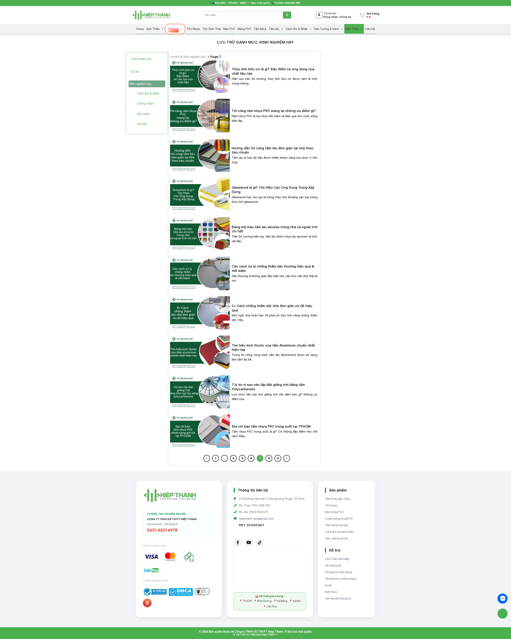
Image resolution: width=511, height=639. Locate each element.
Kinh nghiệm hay (140, 83)
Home (140, 29)
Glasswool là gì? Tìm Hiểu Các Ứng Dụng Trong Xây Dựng (273, 189)
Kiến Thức (352, 29)
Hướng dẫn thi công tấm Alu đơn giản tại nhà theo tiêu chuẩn (272, 150)
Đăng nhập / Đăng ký (337, 16)
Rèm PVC (229, 29)
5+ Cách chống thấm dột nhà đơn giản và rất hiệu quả (272, 308)
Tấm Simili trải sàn (336, 525)
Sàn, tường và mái (336, 538)
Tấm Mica (260, 29)
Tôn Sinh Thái (211, 29)
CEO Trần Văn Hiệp (337, 559)
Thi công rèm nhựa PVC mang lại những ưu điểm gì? (274, 111)
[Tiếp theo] (286, 458)
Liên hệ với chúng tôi (338, 598)
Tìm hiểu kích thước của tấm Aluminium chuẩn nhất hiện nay (273, 347)
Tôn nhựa (331, 505)
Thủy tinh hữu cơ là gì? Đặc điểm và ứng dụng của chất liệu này (273, 71)
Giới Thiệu (153, 29)
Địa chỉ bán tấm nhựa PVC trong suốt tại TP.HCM (271, 426)
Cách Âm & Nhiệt (297, 29)
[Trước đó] (206, 458)
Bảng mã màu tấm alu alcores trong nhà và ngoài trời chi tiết (274, 229)
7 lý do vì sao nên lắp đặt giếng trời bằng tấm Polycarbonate (268, 387)
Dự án (135, 71)
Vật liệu (142, 124)
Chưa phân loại (141, 58)
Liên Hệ (370, 29)
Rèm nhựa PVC (334, 512)
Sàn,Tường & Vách (326, 29)
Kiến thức (331, 591)
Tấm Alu (274, 29)
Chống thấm (145, 103)
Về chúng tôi (333, 565)
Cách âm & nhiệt (148, 93)
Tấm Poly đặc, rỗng (337, 498)
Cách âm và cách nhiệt (339, 531)
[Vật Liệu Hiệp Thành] (152, 15)
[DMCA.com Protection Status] (181, 592)
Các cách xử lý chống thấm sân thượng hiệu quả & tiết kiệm (273, 268)
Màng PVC (244, 29)
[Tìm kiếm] (287, 15)
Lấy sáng (143, 113)
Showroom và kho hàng (340, 578)
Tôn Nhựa (193, 29)
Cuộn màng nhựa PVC (339, 518)
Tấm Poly (173, 28)
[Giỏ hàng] (362, 15)
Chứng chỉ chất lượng (338, 572)
